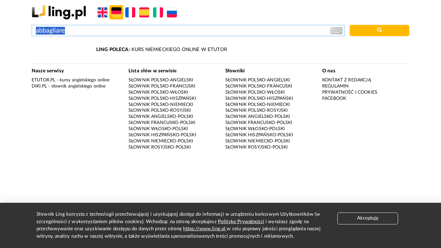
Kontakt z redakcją (346, 80)
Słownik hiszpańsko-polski (162, 135)
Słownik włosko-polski (158, 129)
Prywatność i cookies (349, 92)
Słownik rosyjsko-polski (159, 147)
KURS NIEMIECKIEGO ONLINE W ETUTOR (161, 49)
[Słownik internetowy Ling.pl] (59, 12)
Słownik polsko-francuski (162, 86)
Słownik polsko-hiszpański (162, 98)
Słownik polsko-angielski (160, 80)
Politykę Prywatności (241, 221)
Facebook (334, 98)
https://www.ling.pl (205, 228)
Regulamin (335, 86)
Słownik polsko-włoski (158, 92)
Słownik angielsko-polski (160, 116)
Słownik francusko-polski (162, 122)
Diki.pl (39, 86)
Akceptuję (367, 218)
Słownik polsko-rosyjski (159, 110)
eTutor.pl (43, 80)
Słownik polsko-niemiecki (160, 104)
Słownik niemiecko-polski (160, 141)
